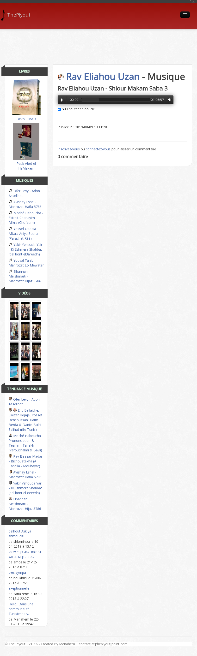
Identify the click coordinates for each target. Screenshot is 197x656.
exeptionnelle (19, 588)
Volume (168, 99)
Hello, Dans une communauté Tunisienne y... (21, 609)
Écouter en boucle (80, 109)
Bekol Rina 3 (26, 119)
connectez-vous (98, 149)
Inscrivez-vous (69, 149)
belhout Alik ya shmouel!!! (20, 533)
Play (62, 100)
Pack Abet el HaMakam (26, 166)
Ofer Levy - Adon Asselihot (24, 193)
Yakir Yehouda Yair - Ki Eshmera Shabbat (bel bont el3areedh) (25, 249)
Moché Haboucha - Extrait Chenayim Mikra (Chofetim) (26, 218)
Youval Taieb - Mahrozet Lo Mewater (26, 262)
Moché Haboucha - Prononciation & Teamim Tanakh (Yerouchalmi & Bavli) (26, 442)
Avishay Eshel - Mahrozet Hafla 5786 (25, 204)
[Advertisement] (98, 45)
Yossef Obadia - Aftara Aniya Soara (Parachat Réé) (23, 233)
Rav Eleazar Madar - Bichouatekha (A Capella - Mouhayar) (25, 461)
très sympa (17, 572)
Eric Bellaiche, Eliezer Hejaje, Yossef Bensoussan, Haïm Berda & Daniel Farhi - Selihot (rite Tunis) (26, 420)
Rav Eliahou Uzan (103, 76)
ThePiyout (19, 15)
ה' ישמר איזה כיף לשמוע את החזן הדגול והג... (25, 554)
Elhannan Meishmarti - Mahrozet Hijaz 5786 (25, 276)
